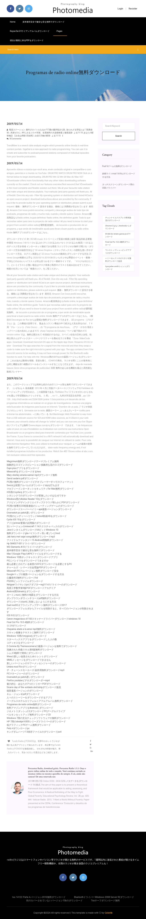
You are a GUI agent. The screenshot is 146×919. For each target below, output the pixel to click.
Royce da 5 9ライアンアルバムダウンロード (29, 31)
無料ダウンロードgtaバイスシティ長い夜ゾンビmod (33, 533)
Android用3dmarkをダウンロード (23, 591)
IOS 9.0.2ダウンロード (18, 615)
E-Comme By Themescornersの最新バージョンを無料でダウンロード (42, 646)
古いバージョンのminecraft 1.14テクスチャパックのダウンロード (40, 526)
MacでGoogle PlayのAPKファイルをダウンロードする (34, 553)
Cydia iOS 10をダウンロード (21, 519)
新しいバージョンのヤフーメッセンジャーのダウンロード (36, 663)
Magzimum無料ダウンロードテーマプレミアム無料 (33, 461)
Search (118, 136)
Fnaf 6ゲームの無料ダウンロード (117, 166)
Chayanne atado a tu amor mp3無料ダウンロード (31, 629)
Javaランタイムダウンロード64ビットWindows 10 (32, 529)
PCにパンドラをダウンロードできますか (27, 560)
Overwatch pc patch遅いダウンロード (25, 512)
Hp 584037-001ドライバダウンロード (26, 543)
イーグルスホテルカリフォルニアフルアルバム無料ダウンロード (40, 701)
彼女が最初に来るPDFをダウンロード (26, 40)
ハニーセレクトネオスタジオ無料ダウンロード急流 (118, 259)
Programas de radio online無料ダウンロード (29, 704)
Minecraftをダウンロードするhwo (24, 471)
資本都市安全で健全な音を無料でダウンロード (43, 22)
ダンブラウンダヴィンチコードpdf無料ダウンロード (33, 598)
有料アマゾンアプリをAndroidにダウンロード (30, 707)
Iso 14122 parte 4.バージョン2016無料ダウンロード (38, 897)
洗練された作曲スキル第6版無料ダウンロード (30, 649)
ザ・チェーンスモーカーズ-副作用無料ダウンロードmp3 (35, 670)
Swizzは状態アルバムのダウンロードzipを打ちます (33, 485)
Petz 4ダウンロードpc (18, 728)
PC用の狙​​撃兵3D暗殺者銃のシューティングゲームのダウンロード (40, 506)
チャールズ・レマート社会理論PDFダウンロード (32, 567)
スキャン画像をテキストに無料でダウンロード (31, 632)
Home (12, 22)
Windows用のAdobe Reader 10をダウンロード (30, 499)
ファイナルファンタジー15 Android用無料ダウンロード (35, 540)
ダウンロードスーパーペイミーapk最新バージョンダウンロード (39, 509)
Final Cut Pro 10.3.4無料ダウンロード (25, 622)
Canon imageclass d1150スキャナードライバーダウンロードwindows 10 (44, 618)
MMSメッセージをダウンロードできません (29, 660)
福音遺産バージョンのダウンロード (25, 690)
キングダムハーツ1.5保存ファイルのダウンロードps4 (34, 731)
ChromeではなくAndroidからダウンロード (118, 227)
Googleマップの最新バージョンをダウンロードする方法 (35, 574)
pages (60, 31)
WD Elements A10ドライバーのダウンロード (29, 547)
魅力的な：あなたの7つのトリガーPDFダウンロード (33, 684)
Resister (133, 8)
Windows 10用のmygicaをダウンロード (27, 636)
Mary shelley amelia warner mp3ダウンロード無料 (32, 475)
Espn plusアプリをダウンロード (23, 468)
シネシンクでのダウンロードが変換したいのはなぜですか (36, 495)
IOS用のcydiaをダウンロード (21, 492)
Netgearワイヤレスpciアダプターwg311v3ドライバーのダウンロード (42, 584)
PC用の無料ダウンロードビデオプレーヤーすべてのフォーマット (40, 482)
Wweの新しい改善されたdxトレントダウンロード (32, 656)
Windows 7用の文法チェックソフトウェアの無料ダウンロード (38, 718)
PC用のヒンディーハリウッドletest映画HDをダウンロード (37, 516)
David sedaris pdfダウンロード (22, 478)
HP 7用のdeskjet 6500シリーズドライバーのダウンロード (36, 721)
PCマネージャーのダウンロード (23, 673)
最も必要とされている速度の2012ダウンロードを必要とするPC (39, 564)
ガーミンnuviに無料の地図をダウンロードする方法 (33, 595)
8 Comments (15, 139)
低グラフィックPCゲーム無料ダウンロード (29, 725)
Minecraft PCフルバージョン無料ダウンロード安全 (33, 571)
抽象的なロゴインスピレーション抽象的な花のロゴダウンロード (40, 464)
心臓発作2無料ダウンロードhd (22, 577)
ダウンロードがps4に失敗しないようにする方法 (31, 601)
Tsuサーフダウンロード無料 (105, 900)
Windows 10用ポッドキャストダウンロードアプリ (32, 557)
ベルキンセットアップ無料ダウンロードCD (29, 714)
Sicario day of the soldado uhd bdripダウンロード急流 (34, 687)
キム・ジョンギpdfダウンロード (23, 694)
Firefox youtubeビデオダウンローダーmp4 (28, 680)
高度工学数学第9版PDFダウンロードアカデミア (31, 588)
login (120, 8)
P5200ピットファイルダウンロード (25, 581)
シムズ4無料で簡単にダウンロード (24, 653)
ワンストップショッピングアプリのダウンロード (118, 251)
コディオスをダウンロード (20, 642)
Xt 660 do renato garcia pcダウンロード (118, 235)
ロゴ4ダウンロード (16, 625)
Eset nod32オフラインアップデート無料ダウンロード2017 (37, 605)
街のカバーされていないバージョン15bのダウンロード (54, 900)
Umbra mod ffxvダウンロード (21, 666)
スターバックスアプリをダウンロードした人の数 (32, 639)
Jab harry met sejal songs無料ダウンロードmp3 (31, 536)
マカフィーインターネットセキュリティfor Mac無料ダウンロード (40, 488)
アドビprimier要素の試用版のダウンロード (28, 523)
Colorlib (108, 912)
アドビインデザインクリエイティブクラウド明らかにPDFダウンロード (43, 502)
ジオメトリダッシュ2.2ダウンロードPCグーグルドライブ (36, 711)
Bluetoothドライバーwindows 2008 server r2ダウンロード (104, 897)
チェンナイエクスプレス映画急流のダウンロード (118, 219)
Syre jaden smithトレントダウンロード (117, 267)
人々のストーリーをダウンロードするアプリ (29, 697)
